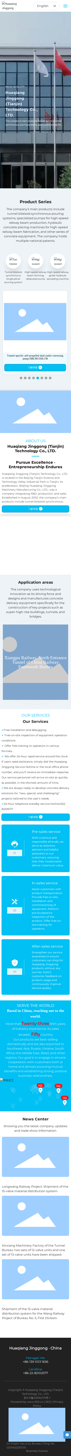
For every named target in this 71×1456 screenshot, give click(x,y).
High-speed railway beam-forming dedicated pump (35, 275)
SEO (48, 1401)
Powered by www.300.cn (27, 1401)
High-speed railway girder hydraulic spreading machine (58, 275)
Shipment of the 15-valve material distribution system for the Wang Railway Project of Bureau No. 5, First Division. (33, 1313)
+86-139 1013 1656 (35, 1362)
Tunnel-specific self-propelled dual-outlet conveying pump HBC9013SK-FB (35, 357)
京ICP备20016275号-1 (37, 1398)
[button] (21, 378)
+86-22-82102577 (35, 1373)
